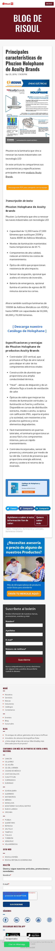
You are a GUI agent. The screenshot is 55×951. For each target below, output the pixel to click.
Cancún (8, 758)
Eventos (8, 717)
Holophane (17, 528)
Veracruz (9, 841)
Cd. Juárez (9, 761)
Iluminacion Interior (14, 531)
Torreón (9, 838)
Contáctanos (10, 710)
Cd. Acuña (9, 764)
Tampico (9, 832)
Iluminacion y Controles (33, 528)
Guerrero (9, 794)
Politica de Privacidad (27, 947)
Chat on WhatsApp (17, 944)
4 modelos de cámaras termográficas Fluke (22, 738)
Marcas (8, 701)
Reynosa (9, 826)
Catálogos (9, 707)
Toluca (8, 835)
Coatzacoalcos (12, 774)
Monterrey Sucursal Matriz (18, 806)
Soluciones (9, 704)
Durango (9, 783)
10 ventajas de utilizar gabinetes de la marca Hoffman (26, 735)
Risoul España (11, 857)
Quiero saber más (40, 520)
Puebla (8, 820)
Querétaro (10, 823)
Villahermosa (11, 844)
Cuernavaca (10, 780)
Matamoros (10, 797)
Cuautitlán (10, 777)
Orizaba (8, 812)
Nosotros (8, 694)
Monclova (9, 803)
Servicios (8, 697)
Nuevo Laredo (11, 809)
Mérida (8, 800)
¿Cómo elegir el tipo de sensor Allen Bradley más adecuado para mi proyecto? (24, 742)
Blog (7, 720)
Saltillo (9, 829)
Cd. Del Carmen (11, 768)
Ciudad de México (13, 771)
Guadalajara (10, 790)
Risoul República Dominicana (18, 860)
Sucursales (9, 724)
